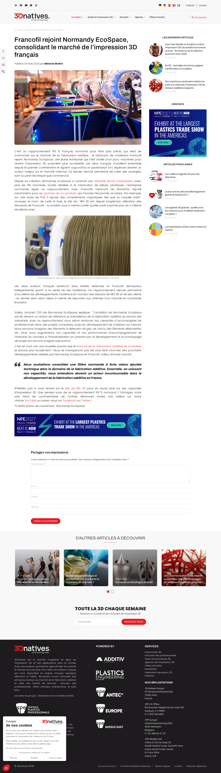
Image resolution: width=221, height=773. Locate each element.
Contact (203, 5)
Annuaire (124, 17)
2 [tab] (112, 591)
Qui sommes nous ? (107, 766)
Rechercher (201, 17)
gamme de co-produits (60, 193)
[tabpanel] (37, 568)
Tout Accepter (55, 758)
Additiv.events (66, 695)
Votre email (83, 621)
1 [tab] (108, 591)
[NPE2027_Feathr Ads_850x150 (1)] (77, 425)
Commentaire (38, 464)
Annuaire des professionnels (160, 655)
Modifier (34, 758)
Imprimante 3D (153, 652)
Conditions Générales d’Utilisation (136, 766)
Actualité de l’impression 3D (38, 30)
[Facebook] (3, 51)
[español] (169, 5)
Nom (34, 486)
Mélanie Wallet (53, 63)
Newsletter (151, 668)
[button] (6, 767)
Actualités (76, 17)
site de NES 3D (75, 388)
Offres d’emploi (157, 17)
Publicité (190, 5)
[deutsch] (160, 5)
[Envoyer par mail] (3, 65)
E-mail (34, 496)
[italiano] (179, 5)
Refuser (13, 758)
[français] (174, 5)
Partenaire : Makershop (196, 766)
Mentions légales (162, 766)
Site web (34, 506)
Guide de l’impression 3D (100, 17)
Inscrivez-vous (133, 621)
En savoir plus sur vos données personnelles (24, 748)
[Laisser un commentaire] (3, 71)
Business (59, 30)
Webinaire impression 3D (158, 672)
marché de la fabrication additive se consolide (109, 346)
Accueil (18, 30)
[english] (165, 5)
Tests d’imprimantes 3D (158, 658)
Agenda (139, 17)
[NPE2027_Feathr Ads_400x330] (178, 133)
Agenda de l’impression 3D (160, 662)
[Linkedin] (3, 58)
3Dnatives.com (46, 695)
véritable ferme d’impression (113, 181)
